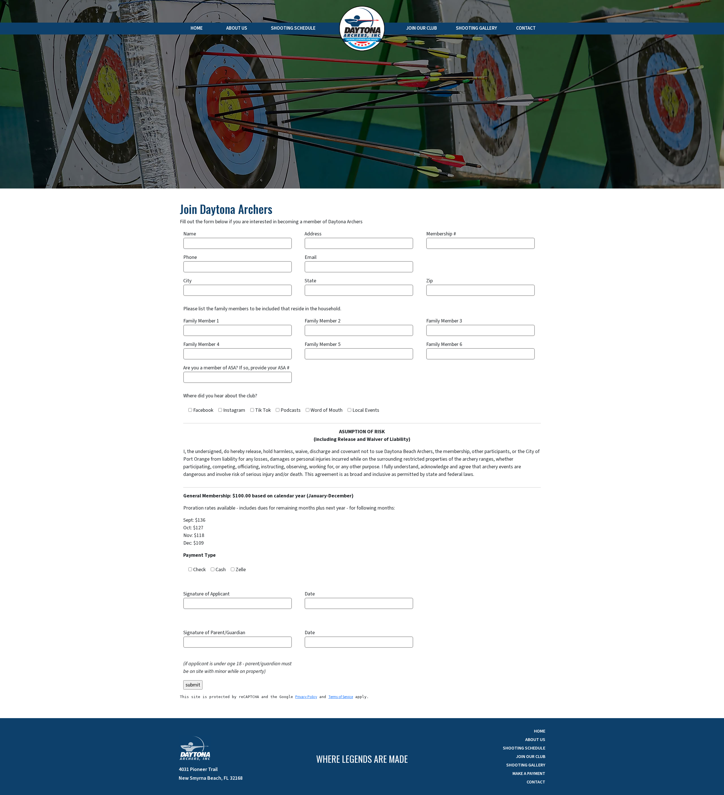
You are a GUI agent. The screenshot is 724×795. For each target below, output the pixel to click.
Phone (190, 257)
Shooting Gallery (476, 28)
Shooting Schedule (293, 28)
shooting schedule (524, 748)
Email (310, 257)
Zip (429, 280)
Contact (526, 28)
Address (313, 233)
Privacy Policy (306, 696)
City (187, 280)
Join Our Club (421, 28)
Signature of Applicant (206, 593)
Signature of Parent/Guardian (214, 632)
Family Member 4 (201, 344)
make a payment (528, 773)
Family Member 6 (444, 344)
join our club (530, 756)
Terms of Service (340, 696)
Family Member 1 (201, 320)
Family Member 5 (323, 344)
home (539, 731)
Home (197, 28)
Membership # (441, 233)
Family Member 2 (323, 320)
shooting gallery (525, 765)
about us (535, 739)
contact (536, 782)
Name (189, 233)
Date (310, 593)
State (310, 280)
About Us (236, 28)
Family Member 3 (444, 320)
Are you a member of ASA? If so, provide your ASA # (236, 367)
